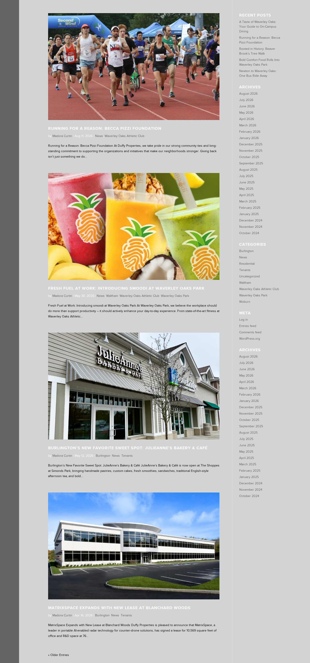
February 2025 (249, 207)
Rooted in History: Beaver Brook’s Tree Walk (257, 51)
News (99, 136)
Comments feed (250, 332)
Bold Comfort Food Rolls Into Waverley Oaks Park (259, 62)
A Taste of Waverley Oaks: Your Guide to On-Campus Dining (257, 26)
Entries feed (247, 326)
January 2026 (249, 138)
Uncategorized (249, 276)
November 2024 (250, 226)
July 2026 (246, 100)
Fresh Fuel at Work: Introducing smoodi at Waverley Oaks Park (126, 288)
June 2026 (247, 106)
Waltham (112, 295)
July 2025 (246, 176)
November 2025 (250, 150)
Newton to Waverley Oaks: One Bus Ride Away (257, 73)
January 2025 (249, 214)
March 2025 (247, 201)
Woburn (244, 301)
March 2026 (247, 125)
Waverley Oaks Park (175, 295)
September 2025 (251, 163)
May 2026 (246, 112)
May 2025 (246, 188)
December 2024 (250, 220)
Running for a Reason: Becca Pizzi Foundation (104, 128)
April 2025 (246, 195)
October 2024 (249, 233)
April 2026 (246, 119)
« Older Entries (58, 655)
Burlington (103, 455)
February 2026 (249, 131)
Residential (247, 263)
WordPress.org (249, 338)
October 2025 (249, 157)
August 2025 (248, 169)
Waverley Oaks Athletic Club (124, 136)
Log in (243, 319)
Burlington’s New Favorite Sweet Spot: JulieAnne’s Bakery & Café (127, 448)
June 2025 (247, 182)
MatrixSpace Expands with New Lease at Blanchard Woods (119, 608)
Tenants (127, 455)
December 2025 (250, 144)
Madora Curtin (62, 136)
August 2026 (248, 93)
